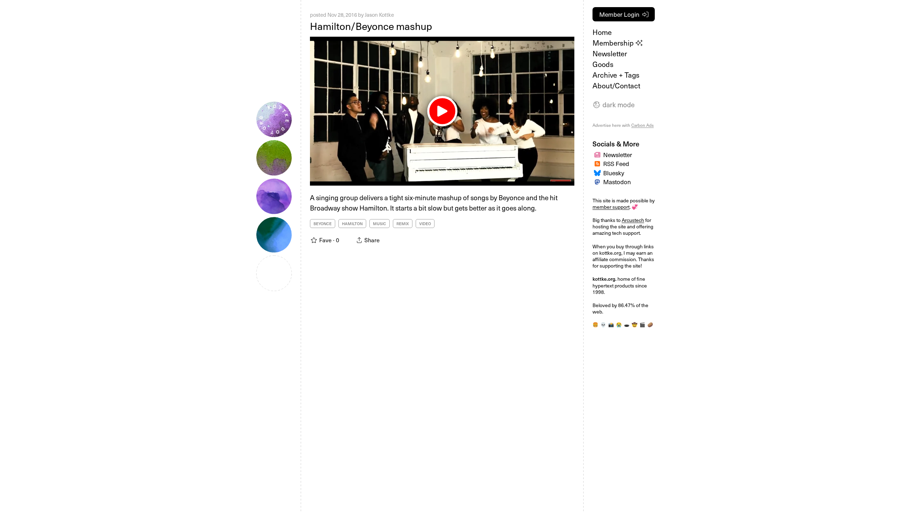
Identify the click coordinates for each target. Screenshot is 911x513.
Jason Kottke (379, 14)
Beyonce (323, 223)
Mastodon (617, 181)
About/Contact (616, 85)
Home (602, 32)
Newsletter (610, 53)
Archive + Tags (616, 75)
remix (402, 223)
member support (611, 206)
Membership (614, 43)
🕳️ (627, 324)
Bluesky (613, 173)
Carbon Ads (642, 125)
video (425, 223)
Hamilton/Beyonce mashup (371, 26)
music (379, 223)
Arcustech (633, 220)
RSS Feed (616, 163)
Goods (603, 64)
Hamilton (352, 223)
